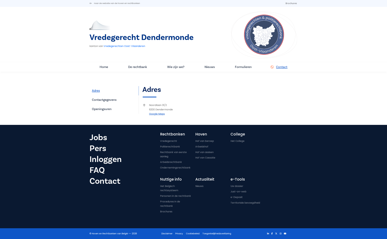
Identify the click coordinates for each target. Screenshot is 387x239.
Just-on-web (238, 191)
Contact (281, 67)
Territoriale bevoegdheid (245, 202)
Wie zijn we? (175, 67)
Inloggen (105, 159)
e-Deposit (237, 197)
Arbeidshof (201, 146)
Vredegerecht (168, 141)
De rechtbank (137, 67)
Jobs (98, 137)
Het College (237, 141)
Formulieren (243, 67)
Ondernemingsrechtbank (175, 167)
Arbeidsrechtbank (171, 162)
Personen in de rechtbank (175, 196)
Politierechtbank (170, 146)
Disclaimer (166, 233)
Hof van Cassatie (205, 157)
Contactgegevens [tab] (104, 100)
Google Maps (157, 114)
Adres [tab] (96, 91)
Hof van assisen (204, 152)
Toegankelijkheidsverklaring (216, 233)
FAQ (97, 170)
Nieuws (210, 67)
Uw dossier (237, 186)
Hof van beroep (204, 141)
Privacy (179, 233)
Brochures (291, 3)
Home (104, 67)
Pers (97, 148)
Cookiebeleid (193, 233)
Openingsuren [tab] (102, 109)
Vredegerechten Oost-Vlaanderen (124, 46)
